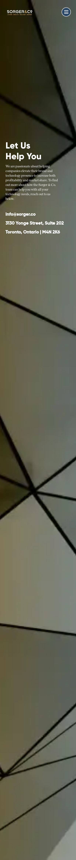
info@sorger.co (21, 214)
